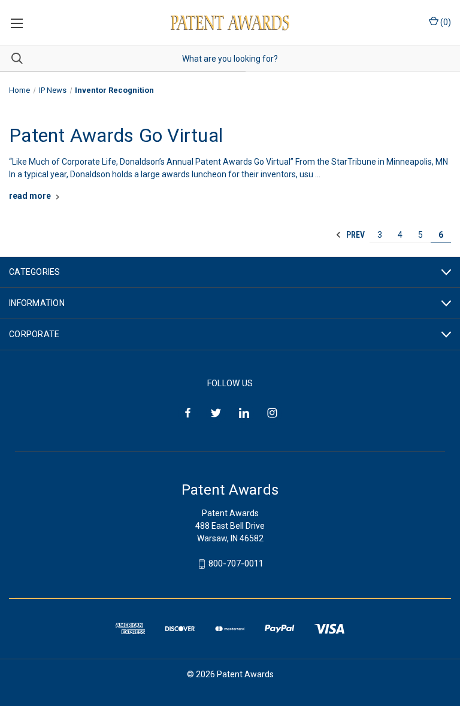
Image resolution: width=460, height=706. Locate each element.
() (444, 22)
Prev (354, 235)
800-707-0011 (236, 563)
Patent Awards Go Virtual (116, 135)
